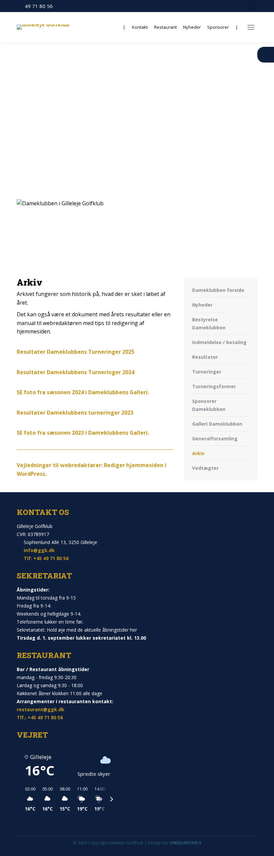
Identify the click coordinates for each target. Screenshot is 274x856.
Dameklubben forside (218, 290)
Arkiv (198, 453)
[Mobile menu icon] (251, 27)
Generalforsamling (215, 438)
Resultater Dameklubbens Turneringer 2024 (75, 372)
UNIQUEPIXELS (185, 843)
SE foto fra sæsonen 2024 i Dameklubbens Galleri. (83, 392)
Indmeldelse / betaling (219, 342)
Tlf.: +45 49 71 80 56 (40, 717)
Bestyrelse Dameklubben (209, 323)
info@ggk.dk (39, 550)
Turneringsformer (214, 386)
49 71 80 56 (39, 6)
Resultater (205, 357)
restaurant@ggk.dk (40, 709)
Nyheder (202, 305)
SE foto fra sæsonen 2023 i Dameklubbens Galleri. (83, 432)
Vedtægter (205, 468)
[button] (28, 799)
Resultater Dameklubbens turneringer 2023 (75, 412)
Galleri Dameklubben (217, 424)
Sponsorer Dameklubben (209, 405)
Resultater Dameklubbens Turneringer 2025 (75, 351)
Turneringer (206, 371)
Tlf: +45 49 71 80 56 (46, 558)
